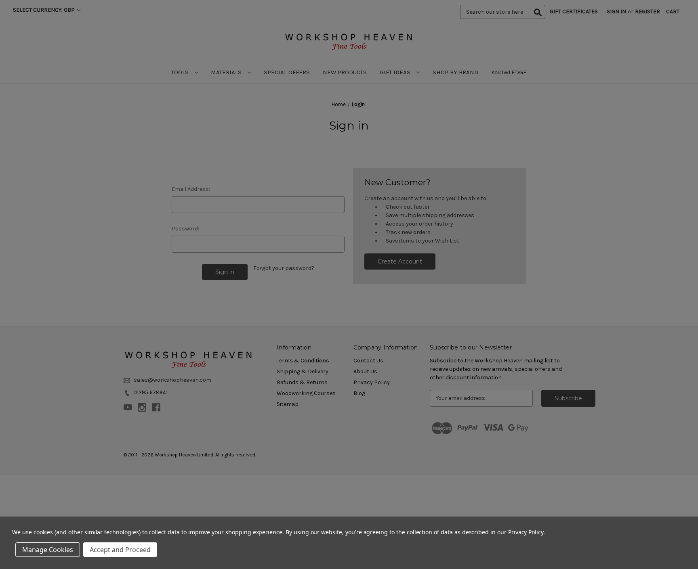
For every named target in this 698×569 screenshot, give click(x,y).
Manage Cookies (47, 549)
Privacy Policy (525, 532)
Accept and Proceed (120, 549)
